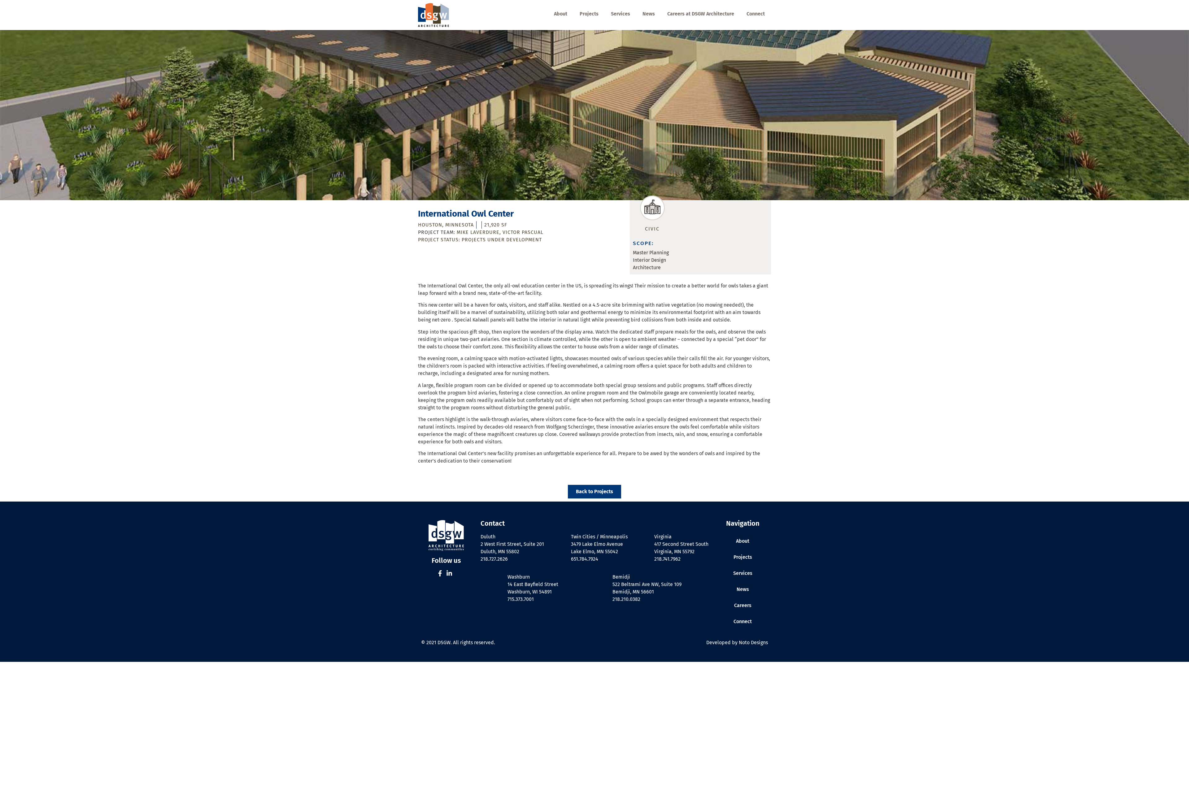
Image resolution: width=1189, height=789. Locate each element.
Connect (756, 14)
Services (620, 14)
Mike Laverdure (478, 232)
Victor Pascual (523, 232)
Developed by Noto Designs (737, 642)
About (560, 14)
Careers (742, 605)
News (648, 14)
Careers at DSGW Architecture (700, 14)
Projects (589, 14)
